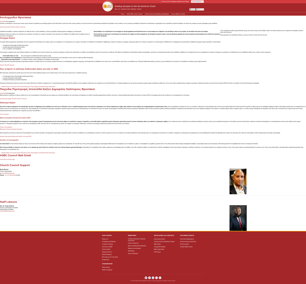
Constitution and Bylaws (109, 241)
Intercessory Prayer (159, 239)
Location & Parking (107, 244)
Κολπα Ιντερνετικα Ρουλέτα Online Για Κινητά (12, 27)
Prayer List (105, 239)
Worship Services (107, 252)
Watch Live (201, 9)
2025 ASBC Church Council (135, 14)
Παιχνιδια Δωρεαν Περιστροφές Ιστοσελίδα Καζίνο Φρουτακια (38, 86)
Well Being (131, 251)
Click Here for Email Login (7, 159)
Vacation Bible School (186, 246)
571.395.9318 (11, 175)
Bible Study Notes (159, 249)
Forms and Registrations (187, 239)
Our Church (107, 235)
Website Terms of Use (169, 280)
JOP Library (157, 252)
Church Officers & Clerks (178, 14)
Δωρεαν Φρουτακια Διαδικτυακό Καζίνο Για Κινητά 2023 (15, 136)
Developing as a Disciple (164, 235)
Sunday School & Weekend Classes (164, 241)
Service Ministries (133, 253)
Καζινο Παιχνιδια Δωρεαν (7, 65)
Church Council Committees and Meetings (157, 14)
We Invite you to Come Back (110, 257)
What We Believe (107, 254)
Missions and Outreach (134, 248)
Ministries (132, 235)
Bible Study (157, 244)
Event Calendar (184, 244)
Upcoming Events (187, 235)
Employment (105, 259)
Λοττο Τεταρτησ (4, 114)
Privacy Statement (157, 280)
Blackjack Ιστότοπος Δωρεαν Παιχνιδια (11, 129)
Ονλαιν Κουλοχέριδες (6, 127)
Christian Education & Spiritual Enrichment (136, 239)
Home (122, 14)
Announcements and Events (188, 241)
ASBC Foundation (107, 270)
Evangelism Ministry (159, 246)
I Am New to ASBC (107, 246)
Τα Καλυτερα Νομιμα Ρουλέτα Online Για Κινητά (13, 98)
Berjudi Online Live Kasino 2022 (10, 86)
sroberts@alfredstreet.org (7, 211)
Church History (106, 249)
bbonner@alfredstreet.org (7, 173)
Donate (193, 9)
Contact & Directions (197, 1)
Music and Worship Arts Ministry (137, 245)
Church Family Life (133, 243)
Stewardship (107, 264)
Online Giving (106, 267)
